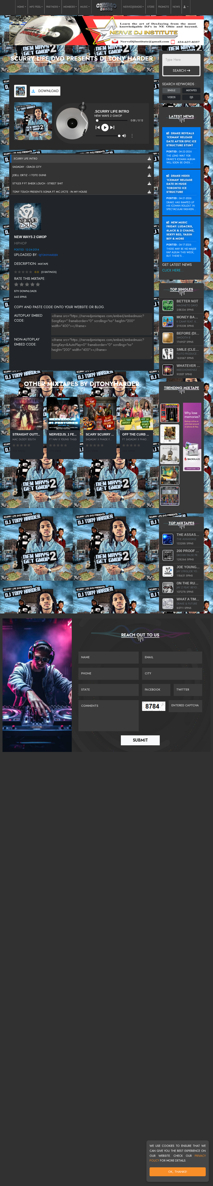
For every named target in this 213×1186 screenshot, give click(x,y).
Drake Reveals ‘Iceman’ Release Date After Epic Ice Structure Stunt (181, 139)
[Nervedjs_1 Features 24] (63, 413)
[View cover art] (20, 91)
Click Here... (173, 270)
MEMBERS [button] (69, 7)
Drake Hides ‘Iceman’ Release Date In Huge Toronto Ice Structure (179, 184)
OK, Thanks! (177, 1171)
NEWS (176, 7)
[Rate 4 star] (32, 284)
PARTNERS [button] (52, 7)
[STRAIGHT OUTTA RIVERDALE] (26, 413)
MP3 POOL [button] (35, 7)
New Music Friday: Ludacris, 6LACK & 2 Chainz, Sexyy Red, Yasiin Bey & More (180, 230)
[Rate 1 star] (16, 284)
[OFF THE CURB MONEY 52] (136, 413)
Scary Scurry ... (100, 434)
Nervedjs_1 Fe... (63, 434)
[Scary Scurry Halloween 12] (99, 413)
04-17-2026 (185, 245)
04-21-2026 (185, 198)
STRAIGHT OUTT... (26, 434)
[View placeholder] (27, 216)
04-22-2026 (185, 151)
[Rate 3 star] (27, 284)
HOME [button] (20, 7)
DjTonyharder (48, 255)
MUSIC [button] (84, 7)
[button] (186, 7)
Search (180, 70)
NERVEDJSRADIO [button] (132, 7)
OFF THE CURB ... (135, 434)
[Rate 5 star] (38, 284)
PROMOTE (163, 7)
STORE (151, 7)
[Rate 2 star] (22, 284)
